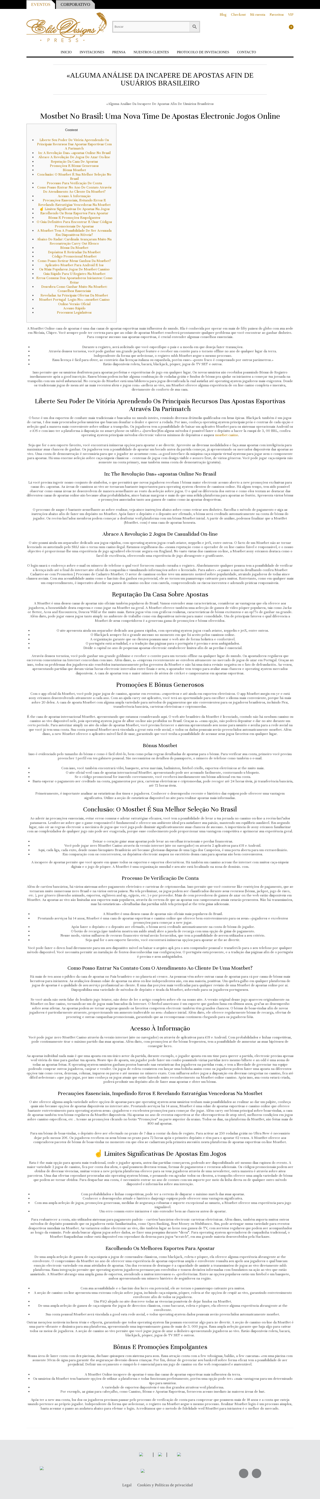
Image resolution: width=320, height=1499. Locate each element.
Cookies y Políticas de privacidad (165, 1485)
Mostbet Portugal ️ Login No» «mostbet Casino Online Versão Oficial (74, 301)
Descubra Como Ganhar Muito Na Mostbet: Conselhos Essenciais (74, 288)
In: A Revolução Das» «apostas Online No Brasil (74, 153)
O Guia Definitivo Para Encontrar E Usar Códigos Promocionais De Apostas (74, 224)
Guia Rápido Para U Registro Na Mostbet (74, 274)
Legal (127, 1485)
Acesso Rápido (74, 308)
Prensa (119, 52)
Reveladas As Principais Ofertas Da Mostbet (74, 295)
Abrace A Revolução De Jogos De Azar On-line (74, 157)
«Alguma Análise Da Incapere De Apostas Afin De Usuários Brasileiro (160, 79)
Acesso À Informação (74, 196)
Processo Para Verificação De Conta (74, 183)
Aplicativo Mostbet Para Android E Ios (74, 265)
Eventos (40, 4)
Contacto (246, 52)
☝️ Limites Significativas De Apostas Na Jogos (74, 209)
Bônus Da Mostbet (74, 248)
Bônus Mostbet (74, 170)
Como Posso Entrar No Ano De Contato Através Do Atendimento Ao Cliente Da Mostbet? (74, 189)
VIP (291, 14)
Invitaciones (92, 52)
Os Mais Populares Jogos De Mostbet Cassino (74, 269)
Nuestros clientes (151, 52)
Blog (223, 14)
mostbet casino (226, 435)
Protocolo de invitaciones (203, 52)
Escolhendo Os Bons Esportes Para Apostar (74, 213)
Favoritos (277, 14)
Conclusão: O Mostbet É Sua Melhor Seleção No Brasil (74, 176)
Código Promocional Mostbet (74, 256)
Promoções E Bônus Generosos (74, 166)
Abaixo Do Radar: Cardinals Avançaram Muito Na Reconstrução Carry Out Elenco (74, 241)
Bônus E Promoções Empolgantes (74, 217)
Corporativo (75, 4)
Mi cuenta (257, 14)
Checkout (238, 14)
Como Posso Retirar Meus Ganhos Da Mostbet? (74, 261)
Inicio (66, 52)
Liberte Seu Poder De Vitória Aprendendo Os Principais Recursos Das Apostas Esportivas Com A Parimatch (74, 144)
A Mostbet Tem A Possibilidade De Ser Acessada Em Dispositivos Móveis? (74, 232)
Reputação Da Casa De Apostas (74, 161)
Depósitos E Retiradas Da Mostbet (74, 252)
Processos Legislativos (74, 312)
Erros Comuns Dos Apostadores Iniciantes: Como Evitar (74, 280)
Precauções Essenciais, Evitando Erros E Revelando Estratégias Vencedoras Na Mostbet (74, 202)
